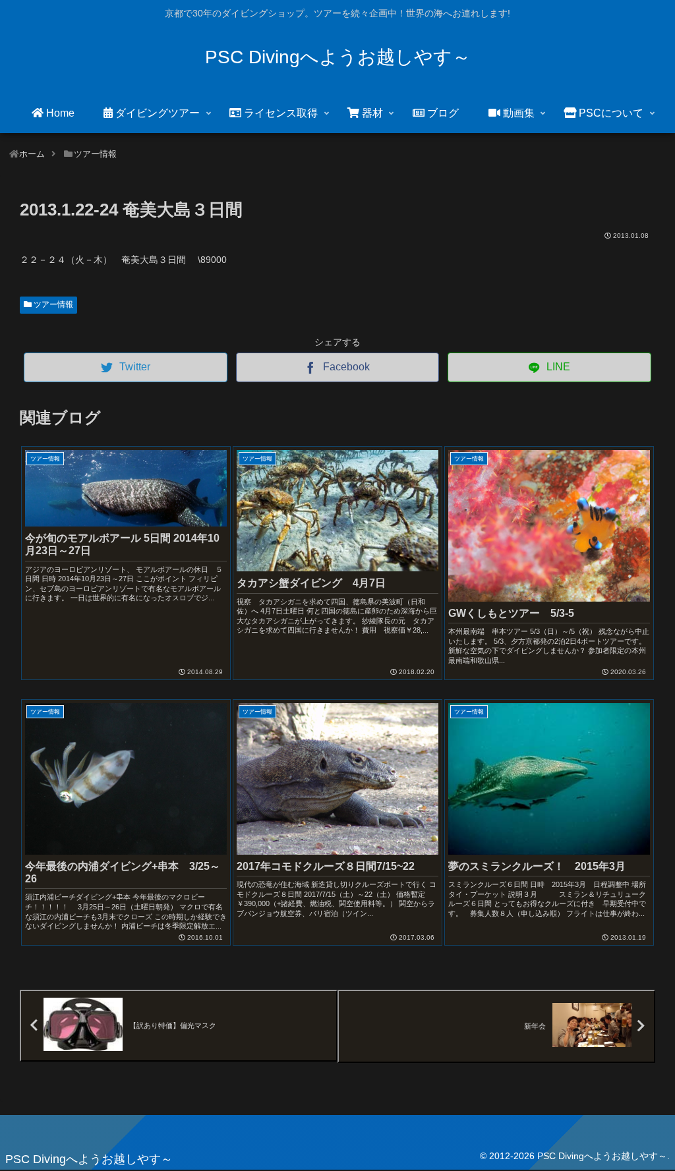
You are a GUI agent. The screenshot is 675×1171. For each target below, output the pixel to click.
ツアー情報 (52, 304)
